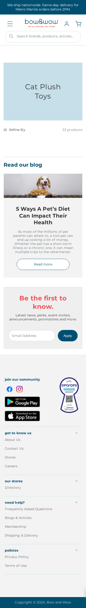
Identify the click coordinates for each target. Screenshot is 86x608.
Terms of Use (16, 565)
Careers (11, 466)
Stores (10, 457)
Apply (68, 336)
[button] (10, 24)
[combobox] (43, 36)
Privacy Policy (17, 557)
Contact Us (14, 448)
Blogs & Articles (18, 518)
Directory (13, 487)
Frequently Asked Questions (28, 509)
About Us (13, 440)
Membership (15, 526)
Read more (43, 264)
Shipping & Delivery (21, 535)
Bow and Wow (59, 602)
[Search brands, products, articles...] (11, 36)
